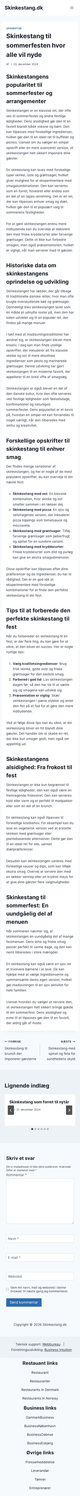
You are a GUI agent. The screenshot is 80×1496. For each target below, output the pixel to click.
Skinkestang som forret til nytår (39, 1102)
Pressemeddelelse (40, 1462)
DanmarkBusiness (40, 1417)
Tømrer (40, 1479)
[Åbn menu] (71, 8)
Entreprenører (40, 1488)
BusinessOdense (40, 1435)
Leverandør (40, 1471)
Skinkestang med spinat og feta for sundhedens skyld (61, 1050)
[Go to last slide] (11, 1110)
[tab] (32, 1129)
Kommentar (16, 1175)
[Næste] (69, 1110)
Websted (15, 1276)
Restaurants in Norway (40, 1398)
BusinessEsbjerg (40, 1443)
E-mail (14, 1258)
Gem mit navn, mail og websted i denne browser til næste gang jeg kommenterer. (39, 1289)
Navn (13, 1239)
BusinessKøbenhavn (40, 1426)
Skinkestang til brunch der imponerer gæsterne (20, 1050)
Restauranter (40, 1381)
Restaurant (40, 1373)
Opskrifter (14, 28)
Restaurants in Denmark (40, 1390)
